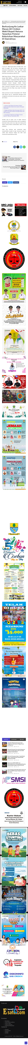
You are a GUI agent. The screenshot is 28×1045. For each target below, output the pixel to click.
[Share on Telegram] (21, 147)
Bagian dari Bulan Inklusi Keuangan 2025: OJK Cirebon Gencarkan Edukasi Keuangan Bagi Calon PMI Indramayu (14, 111)
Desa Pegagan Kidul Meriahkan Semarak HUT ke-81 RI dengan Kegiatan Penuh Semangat (17, 771)
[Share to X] (17, 147)
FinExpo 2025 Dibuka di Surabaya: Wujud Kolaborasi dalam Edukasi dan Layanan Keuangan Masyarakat (14, 107)
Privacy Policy (8, 1023)
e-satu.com (7, 1036)
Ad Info (6, 1033)
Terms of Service (8, 1024)
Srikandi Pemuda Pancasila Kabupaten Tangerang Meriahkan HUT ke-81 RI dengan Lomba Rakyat (16, 750)
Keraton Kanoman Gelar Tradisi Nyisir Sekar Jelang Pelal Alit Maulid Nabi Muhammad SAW (16, 757)
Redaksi (6, 1031)
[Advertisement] (14, 506)
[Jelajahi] (25, 2)
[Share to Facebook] (14, 147)
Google (4, 182)
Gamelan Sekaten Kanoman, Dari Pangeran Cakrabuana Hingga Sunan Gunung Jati (16, 744)
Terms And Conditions (10, 1022)
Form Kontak (8, 1030)
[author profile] (3, 42)
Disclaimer (7, 1021)
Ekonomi (5, 141)
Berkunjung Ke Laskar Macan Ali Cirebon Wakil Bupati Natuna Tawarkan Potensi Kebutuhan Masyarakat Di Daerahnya (13, 32)
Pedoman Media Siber (9, 1025)
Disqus (10, 182)
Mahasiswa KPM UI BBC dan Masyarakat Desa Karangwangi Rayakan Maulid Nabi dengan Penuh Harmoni (17, 764)
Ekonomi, (15, 42)
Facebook (16, 182)
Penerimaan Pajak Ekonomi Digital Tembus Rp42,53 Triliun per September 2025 (13, 115)
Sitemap (7, 1029)
